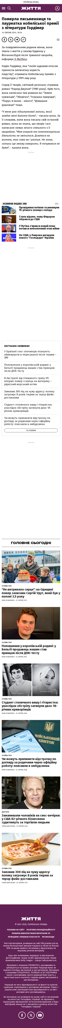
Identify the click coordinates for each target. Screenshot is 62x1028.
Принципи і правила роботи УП (24, 937)
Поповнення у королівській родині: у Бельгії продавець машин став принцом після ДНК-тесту (29, 368)
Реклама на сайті (15, 930)
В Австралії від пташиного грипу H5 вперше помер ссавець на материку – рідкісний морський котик (28, 381)
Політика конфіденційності (41, 930)
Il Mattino (20, 59)
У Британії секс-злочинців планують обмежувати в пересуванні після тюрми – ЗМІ (30, 354)
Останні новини (16, 346)
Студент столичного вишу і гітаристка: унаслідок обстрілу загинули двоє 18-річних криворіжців (28, 407)
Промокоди (48, 937)
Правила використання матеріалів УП (31, 933)
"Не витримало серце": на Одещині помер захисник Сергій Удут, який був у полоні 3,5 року (31, 592)
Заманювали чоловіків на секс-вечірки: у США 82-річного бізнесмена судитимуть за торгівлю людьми (31, 818)
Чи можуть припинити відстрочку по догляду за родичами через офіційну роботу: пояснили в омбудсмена (27, 421)
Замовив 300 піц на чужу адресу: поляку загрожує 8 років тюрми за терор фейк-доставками (29, 394)
